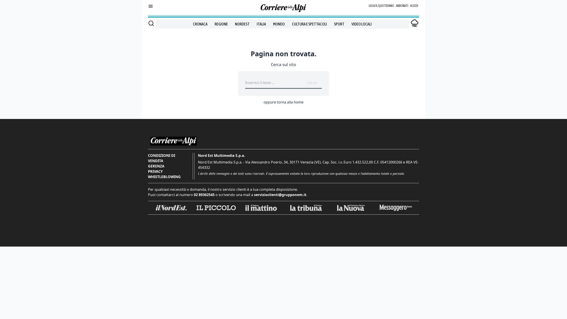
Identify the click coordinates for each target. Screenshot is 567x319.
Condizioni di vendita (161, 158)
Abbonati (402, 6)
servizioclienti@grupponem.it (280, 194)
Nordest (242, 24)
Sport (339, 24)
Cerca (312, 82)
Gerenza (156, 166)
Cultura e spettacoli (309, 24)
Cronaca (200, 24)
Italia (261, 24)
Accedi (414, 6)
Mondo (279, 24)
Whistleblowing (164, 176)
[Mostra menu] (150, 6)
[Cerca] (151, 23)
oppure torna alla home (283, 102)
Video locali (361, 24)
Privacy (155, 171)
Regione (221, 24)
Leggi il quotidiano (381, 6)
